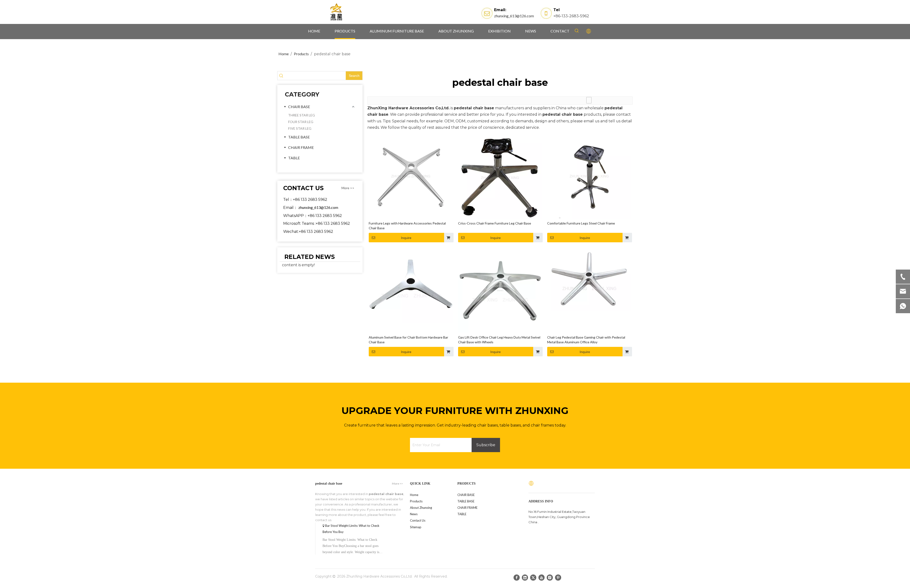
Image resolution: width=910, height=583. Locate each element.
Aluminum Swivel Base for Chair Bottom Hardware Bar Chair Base (408, 339)
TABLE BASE (299, 137)
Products (416, 501)
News (414, 514)
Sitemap (415, 527)
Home (414, 495)
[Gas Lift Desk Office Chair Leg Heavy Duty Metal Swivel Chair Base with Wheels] (500, 290)
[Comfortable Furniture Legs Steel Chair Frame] (589, 176)
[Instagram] (550, 577)
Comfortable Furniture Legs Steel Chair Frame (581, 223)
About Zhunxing (421, 508)
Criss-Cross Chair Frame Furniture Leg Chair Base (494, 223)
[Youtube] (541, 577)
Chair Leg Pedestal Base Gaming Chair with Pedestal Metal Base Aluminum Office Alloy (586, 339)
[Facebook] (517, 577)
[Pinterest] (558, 577)
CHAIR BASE (299, 106)
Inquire (406, 238)
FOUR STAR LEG (300, 122)
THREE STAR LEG (301, 115)
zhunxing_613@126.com (514, 16)
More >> (347, 188)
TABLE (294, 158)
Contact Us (417, 520)
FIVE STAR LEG (299, 128)
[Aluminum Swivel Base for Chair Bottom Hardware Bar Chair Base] (411, 285)
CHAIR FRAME (301, 147)
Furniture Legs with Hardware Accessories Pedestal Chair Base (407, 225)
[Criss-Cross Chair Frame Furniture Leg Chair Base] (500, 177)
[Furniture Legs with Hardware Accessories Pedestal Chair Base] (411, 176)
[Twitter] (533, 577)
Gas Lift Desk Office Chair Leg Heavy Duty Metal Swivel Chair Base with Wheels (499, 339)
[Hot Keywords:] (577, 31)
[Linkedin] (525, 577)
